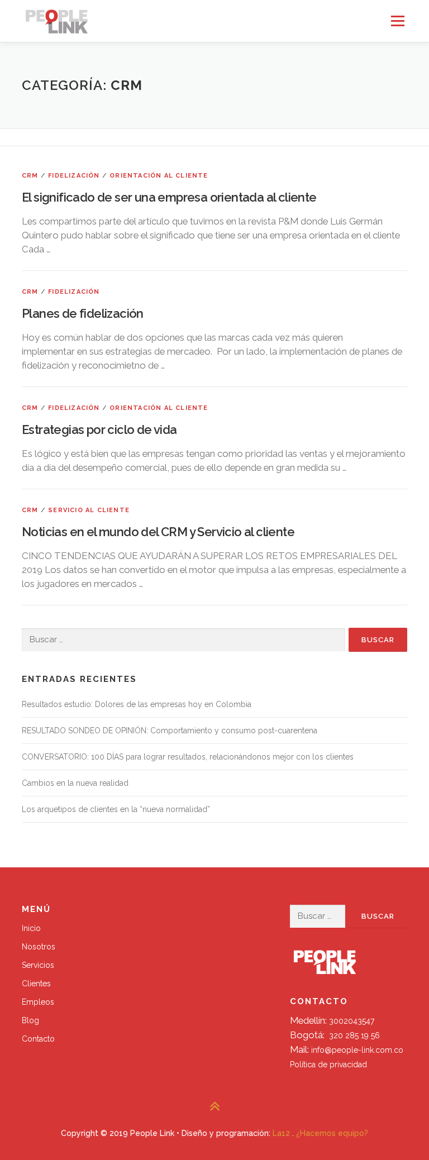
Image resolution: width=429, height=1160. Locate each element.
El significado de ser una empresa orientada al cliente (169, 197)
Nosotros (38, 946)
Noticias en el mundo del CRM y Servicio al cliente (158, 531)
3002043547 (351, 1020)
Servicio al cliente (89, 510)
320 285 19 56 (354, 1035)
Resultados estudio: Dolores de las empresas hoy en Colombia (136, 704)
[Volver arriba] (215, 1106)
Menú (397, 20)
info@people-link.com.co (357, 1050)
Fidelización (73, 175)
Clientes (36, 983)
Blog (30, 1020)
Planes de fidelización (83, 313)
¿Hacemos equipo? (332, 1133)
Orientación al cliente (158, 175)
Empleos (38, 1001)
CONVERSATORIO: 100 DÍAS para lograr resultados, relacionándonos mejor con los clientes (188, 756)
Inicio (31, 928)
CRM (30, 175)
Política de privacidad (328, 1064)
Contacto (38, 1038)
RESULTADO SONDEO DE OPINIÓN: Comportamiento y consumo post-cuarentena (169, 730)
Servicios (38, 965)
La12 (281, 1133)
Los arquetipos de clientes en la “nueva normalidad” (116, 809)
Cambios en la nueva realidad (75, 783)
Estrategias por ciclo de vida (99, 429)
